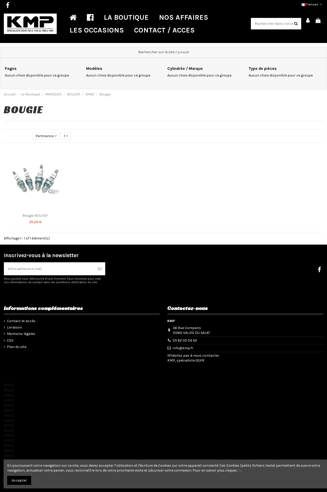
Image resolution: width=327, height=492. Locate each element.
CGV (10, 340)
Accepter (19, 480)
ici (239, 470)
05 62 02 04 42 (185, 340)
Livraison (14, 327)
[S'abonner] (99, 269)
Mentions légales (21, 334)
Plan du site (16, 347)
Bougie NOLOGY (35, 215)
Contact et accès (21, 321)
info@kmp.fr (183, 348)
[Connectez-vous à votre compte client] (308, 21)
